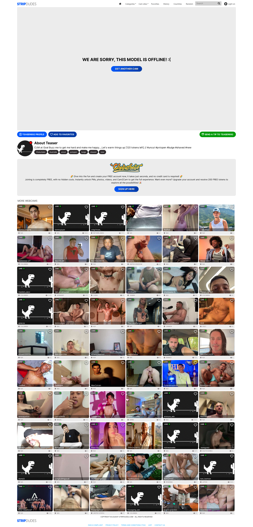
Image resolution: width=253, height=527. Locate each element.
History (166, 4)
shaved (93, 152)
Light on (231, 4)
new (102, 152)
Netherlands (98, 233)
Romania (169, 482)
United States (98, 513)
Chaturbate (40, 152)
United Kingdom (136, 264)
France (169, 357)
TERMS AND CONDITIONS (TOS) (133, 525)
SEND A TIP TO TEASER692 (219, 134)
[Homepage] (26, 4)
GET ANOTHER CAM (126, 68)
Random (189, 4)
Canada (169, 326)
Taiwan (132, 295)
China (95, 295)
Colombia (24, 264)
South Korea (207, 451)
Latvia (204, 482)
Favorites (155, 4)
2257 (150, 525)
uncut (63, 152)
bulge (83, 152)
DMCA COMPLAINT (95, 525)
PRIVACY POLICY (112, 525)
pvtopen (73, 152)
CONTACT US (160, 525)
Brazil (59, 420)
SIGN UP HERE (126, 189)
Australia (53, 152)
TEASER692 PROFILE (33, 134)
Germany (60, 295)
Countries (178, 4)
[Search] (219, 3)
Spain (132, 420)
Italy (204, 326)
